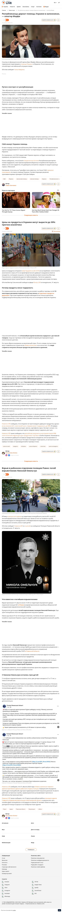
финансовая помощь (22, 179)
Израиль (11, 179)
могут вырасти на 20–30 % (30, 271)
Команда (4, 869)
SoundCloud (38, 890)
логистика (43, 446)
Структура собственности (9, 867)
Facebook (7, 893)
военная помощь (34, 179)
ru (55, 2)
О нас (3, 858)
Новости (12, 6)
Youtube (7, 881)
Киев (3, 836)
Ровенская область (20, 809)
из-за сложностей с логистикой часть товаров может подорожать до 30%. (26, 426)
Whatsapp (7, 896)
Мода (32, 842)
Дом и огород (35, 829)
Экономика (26, 6)
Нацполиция (32, 809)
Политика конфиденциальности (40, 860)
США (4, 179)
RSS (36, 893)
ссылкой (27, 526)
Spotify (36, 887)
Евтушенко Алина (11, 453)
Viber (6, 887)
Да (59, 910)
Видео (47, 6)
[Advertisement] (31, 78)
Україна (5, 6)
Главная (4, 10)
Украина (44, 179)
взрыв (11, 809)
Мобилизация (6, 842)
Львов (33, 836)
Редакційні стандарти (37, 864)
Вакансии (4, 860)
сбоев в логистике (30, 345)
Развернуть (31, 849)
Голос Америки (19, 69)
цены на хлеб (6, 446)
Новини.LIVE (6, 424)
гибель (40, 809)
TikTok (36, 881)
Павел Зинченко (10, 185)
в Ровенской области (32, 651)
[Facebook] (9, 455)
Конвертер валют (7, 873)
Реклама (4, 864)
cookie (14, 910)
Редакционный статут (37, 862)
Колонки (38, 6)
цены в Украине (33, 446)
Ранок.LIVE (37, 282)
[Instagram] (6, 455)
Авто (32, 823)
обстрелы (23, 446)
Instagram (7, 890)
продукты (15, 446)
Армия (19, 6)
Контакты (4, 862)
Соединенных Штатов (31, 160)
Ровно (4, 809)
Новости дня (12, 10)
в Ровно (21, 605)
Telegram (7, 884)
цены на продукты (53, 446)
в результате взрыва (14, 516)
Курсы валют (5, 871)
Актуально (5, 823)
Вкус (3, 829)
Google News (38, 884)
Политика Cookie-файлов (38, 867)
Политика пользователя (37, 858)
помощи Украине (27, 64)
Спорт (32, 6)
